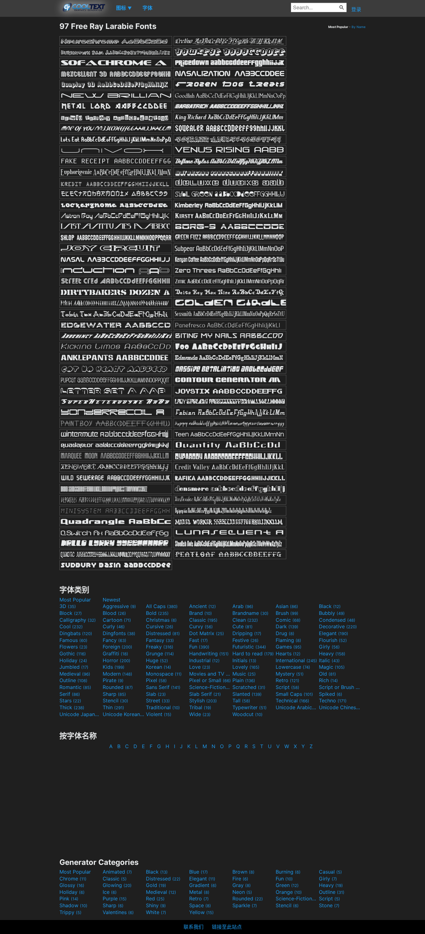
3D (67, 606)
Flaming (288, 640)
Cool (71, 626)
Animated (117, 872)
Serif (69, 694)
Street (158, 700)
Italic (329, 660)
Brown (243, 872)
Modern (117, 674)
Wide (200, 714)
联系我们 (193, 927)
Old (327, 674)
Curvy (201, 626)
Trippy (70, 912)
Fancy (114, 640)
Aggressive (119, 606)
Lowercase (293, 667)
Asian (287, 606)
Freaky (159, 647)
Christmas (161, 620)
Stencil (115, 700)
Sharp (114, 694)
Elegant (333, 633)
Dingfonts (119, 633)
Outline (73, 680)
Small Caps (294, 694)
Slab (156, 694)
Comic (288, 620)
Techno (333, 700)
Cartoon (117, 620)
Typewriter (249, 707)
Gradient (203, 885)
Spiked (330, 694)
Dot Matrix (206, 633)
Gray (241, 885)
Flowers (73, 647)
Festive (245, 640)
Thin (113, 707)
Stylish (203, 700)
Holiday (73, 660)
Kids (113, 667)
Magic (332, 667)
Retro (287, 680)
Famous (73, 640)
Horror (116, 660)
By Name (359, 27)
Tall (241, 700)
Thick (71, 707)
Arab (242, 606)
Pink (68, 898)
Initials (244, 660)
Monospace (164, 674)
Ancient (202, 606)
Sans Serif (163, 687)
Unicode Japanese (80, 714)
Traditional (163, 707)
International (296, 660)
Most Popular (75, 600)
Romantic (75, 687)
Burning (288, 872)
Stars (70, 700)
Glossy (71, 885)
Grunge (160, 653)
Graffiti (115, 653)
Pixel (156, 680)
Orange (289, 892)
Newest (111, 600)
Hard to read (253, 653)
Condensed (337, 620)
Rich (328, 680)
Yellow (201, 912)
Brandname (250, 613)
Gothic (72, 653)
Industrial (204, 660)
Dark (287, 626)
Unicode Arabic (296, 707)
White (156, 912)
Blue (198, 872)
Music (244, 674)
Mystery (290, 674)
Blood (114, 613)
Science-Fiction (210, 687)
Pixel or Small (210, 680)
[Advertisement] (29, 114)
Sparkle (244, 905)
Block (70, 613)
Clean (245, 620)
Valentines (118, 912)
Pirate (113, 680)
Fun (199, 647)
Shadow (73, 905)
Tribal (200, 707)
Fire (240, 878)
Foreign (117, 647)
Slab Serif (205, 694)
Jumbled (73, 667)
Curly (114, 626)
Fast (198, 640)
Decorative (338, 626)
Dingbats (75, 633)
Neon (242, 892)
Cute (242, 626)
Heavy (332, 653)
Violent (158, 714)
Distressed (163, 633)
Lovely (245, 667)
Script (287, 687)
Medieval (74, 674)
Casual (330, 872)
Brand (200, 613)
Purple (115, 898)
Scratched (248, 687)
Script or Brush (340, 687)
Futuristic (249, 647)
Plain (243, 680)
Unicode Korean (123, 714)
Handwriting (209, 653)
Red (155, 898)
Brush (287, 613)
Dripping (246, 633)
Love (199, 667)
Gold (156, 885)
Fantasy (160, 640)
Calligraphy (77, 620)
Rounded (118, 687)
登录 (356, 9)
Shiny (156, 905)
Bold (157, 613)
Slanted (247, 694)
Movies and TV (210, 674)
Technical (292, 700)
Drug (285, 633)
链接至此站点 (227, 927)
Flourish (333, 640)
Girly (329, 647)
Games (288, 647)
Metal (199, 892)
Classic (203, 620)
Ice (110, 892)
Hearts (288, 653)
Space (200, 905)
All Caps (162, 606)
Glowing (117, 885)
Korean (158, 667)
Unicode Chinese (340, 707)
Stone (329, 905)
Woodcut (247, 714)
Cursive (159, 626)
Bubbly (332, 613)
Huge (157, 660)
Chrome (72, 878)
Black (330, 606)
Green (287, 885)
